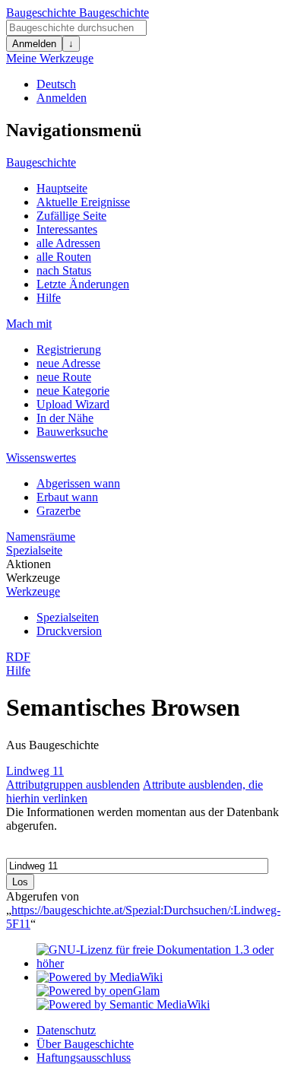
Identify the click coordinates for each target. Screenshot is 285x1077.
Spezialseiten (67, 617)
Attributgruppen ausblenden (73, 784)
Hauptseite (61, 188)
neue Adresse (68, 363)
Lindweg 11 (35, 770)
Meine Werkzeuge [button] (49, 58)
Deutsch (56, 84)
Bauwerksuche (72, 431)
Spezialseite (34, 550)
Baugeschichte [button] (41, 162)
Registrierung (68, 349)
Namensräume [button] (40, 536)
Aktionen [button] (28, 564)
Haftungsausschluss (83, 1057)
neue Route (63, 376)
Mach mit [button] (29, 323)
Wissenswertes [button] (41, 457)
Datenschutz (66, 1030)
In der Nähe (64, 417)
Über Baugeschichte (85, 1043)
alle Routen (63, 256)
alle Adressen (68, 243)
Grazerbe (58, 510)
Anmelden (34, 43)
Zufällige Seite (71, 215)
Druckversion (69, 630)
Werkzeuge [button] (33, 577)
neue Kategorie (72, 390)
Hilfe (48, 297)
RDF (18, 656)
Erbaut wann (67, 497)
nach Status (63, 270)
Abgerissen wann (78, 483)
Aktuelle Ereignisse (83, 201)
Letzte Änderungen (82, 284)
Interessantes (66, 229)
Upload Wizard (72, 404)
